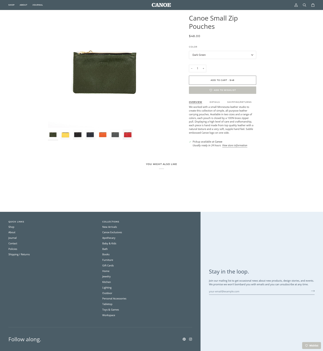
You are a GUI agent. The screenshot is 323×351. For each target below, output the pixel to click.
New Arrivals (109, 226)
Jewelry (106, 276)
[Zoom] (105, 71)
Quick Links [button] (16, 221)
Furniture (107, 260)
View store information (234, 145)
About (11, 232)
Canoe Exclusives (112, 232)
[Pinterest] (184, 339)
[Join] (312, 291)
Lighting (107, 287)
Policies (12, 249)
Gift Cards (108, 265)
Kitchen (106, 282)
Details (215, 102)
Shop (11, 226)
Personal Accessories (114, 298)
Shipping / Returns (19, 254)
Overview (195, 102)
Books (106, 254)
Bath (105, 249)
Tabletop (107, 304)
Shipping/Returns (239, 102)
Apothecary (108, 237)
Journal (12, 237)
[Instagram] (190, 339)
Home (105, 271)
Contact (12, 243)
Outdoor (107, 293)
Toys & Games (110, 309)
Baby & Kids (109, 243)
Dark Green (199, 54)
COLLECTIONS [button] (110, 221)
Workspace (108, 315)
